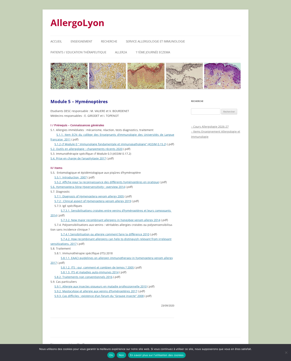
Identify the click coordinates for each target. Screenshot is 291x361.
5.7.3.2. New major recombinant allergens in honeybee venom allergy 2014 (110, 220)
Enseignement (81, 41)
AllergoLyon (77, 22)
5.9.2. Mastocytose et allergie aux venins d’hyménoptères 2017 (95, 291)
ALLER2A (121, 52)
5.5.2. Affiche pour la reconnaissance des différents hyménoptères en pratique (106, 182)
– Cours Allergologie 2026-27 (210, 126)
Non (121, 355)
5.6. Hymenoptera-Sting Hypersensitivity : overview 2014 (87, 187)
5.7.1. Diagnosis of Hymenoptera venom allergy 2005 (89, 196)
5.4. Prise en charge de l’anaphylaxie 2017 (78, 158)
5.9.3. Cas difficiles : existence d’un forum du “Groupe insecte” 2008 (99, 296)
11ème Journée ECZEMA (153, 52)
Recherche (109, 41)
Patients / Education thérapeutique (78, 52)
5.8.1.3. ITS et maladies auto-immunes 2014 (90, 272)
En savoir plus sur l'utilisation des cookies (157, 355)
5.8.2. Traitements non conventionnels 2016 (83, 277)
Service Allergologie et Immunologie (155, 41)
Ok (111, 355)
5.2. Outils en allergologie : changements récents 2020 (86, 149)
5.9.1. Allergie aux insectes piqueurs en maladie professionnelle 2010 (100, 286)
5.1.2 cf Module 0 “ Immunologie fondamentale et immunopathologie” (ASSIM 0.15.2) (110, 144)
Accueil (56, 41)
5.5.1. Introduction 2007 (70, 177)
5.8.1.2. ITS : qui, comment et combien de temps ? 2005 (97, 267)
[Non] (286, 352)
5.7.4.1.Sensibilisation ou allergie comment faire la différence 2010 (105, 234)
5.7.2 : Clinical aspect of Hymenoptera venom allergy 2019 (92, 201)
